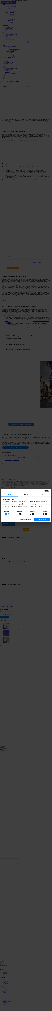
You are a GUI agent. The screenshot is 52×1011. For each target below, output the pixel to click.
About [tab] (43, 494)
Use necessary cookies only (25, 519)
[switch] (20, 514)
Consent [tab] (9, 494)
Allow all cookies (42, 519)
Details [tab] (26, 494)
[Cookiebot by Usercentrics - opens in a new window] (44, 491)
